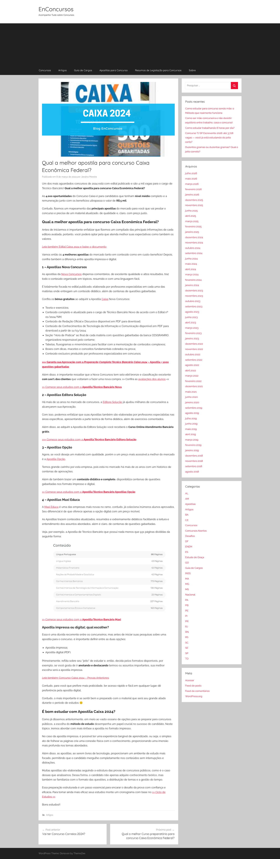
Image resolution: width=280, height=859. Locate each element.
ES (186, 552)
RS (186, 637)
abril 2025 (190, 215)
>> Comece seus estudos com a (62, 387)
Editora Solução (112, 402)
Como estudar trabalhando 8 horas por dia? (210, 127)
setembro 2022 (193, 359)
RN (187, 631)
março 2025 (191, 221)
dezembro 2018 (194, 455)
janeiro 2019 (192, 450)
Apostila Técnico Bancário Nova (102, 387)
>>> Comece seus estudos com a (89, 439)
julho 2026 (191, 173)
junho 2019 (191, 423)
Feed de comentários (197, 691)
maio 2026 (191, 178)
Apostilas (190, 504)
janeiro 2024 (192, 285)
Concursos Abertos (196, 530)
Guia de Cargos (83, 70)
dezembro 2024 (194, 237)
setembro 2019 (193, 407)
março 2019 (191, 439)
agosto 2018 (192, 471)
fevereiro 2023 (193, 333)
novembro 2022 (194, 349)
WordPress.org (193, 696)
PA (186, 600)
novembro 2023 (194, 295)
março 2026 (192, 183)
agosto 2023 (192, 311)
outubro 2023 (192, 301)
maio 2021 (191, 391)
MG (187, 583)
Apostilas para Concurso (113, 70)
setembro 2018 (193, 466)
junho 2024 (191, 258)
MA (187, 578)
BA (186, 514)
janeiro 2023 (192, 338)
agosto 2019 (192, 413)
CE (186, 520)
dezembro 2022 (194, 343)
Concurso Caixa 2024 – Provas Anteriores (75, 677)
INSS (188, 573)
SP (186, 653)
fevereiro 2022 (193, 381)
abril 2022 (190, 370)
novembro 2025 (194, 205)
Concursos (45, 70)
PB (186, 605)
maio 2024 (191, 263)
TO (187, 658)
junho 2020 (191, 397)
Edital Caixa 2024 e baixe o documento (74, 246)
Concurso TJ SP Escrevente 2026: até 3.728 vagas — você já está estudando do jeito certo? (209, 137)
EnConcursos (56, 9)
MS (187, 589)
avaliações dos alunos (152, 379)
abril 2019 (190, 434)
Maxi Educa (51, 506)
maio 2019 (191, 429)
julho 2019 (191, 418)
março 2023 (191, 327)
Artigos (62, 70)
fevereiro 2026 (193, 189)
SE (186, 647)
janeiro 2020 (192, 402)
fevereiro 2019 (193, 445)
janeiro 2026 (192, 194)
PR (186, 621)
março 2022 (191, 375)
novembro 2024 (194, 242)
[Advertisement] (140, 43)
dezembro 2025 (194, 199)
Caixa (105, 299)
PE (186, 610)
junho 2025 (191, 210)
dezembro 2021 (194, 386)
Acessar (189, 680)
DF (186, 541)
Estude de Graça (194, 557)
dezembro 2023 (194, 290)
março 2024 (191, 274)
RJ (186, 626)
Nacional (190, 594)
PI (186, 615)
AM (187, 498)
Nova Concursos (71, 274)
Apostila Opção (55, 459)
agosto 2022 (192, 365)
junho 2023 (191, 317)
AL (186, 493)
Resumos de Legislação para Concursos (158, 70)
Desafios (190, 536)
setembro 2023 (193, 306)
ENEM (188, 546)
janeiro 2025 (192, 231)
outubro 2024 (192, 247)
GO (187, 562)
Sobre (192, 70)
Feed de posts (193, 685)
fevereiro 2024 (193, 279)
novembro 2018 (194, 461)
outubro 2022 (192, 354)
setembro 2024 (193, 253)
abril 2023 (190, 322)
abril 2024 (190, 269)
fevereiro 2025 (193, 226)
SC (186, 642)
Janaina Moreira (89, 176)
